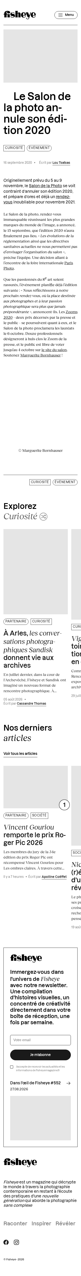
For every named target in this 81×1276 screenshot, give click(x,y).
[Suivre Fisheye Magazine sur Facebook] (6, 1242)
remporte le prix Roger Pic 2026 (34, 834)
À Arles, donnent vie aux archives (32, 649)
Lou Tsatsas (61, 162)
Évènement (39, 148)
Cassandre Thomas (31, 703)
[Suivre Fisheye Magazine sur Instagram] (16, 1242)
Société (39, 815)
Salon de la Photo (45, 186)
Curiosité (14, 148)
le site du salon (54, 349)
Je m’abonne (40, 1055)
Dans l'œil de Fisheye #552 (35, 1083)
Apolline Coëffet (54, 876)
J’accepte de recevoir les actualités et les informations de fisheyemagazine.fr (40, 1068)
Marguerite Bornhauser (40, 355)
